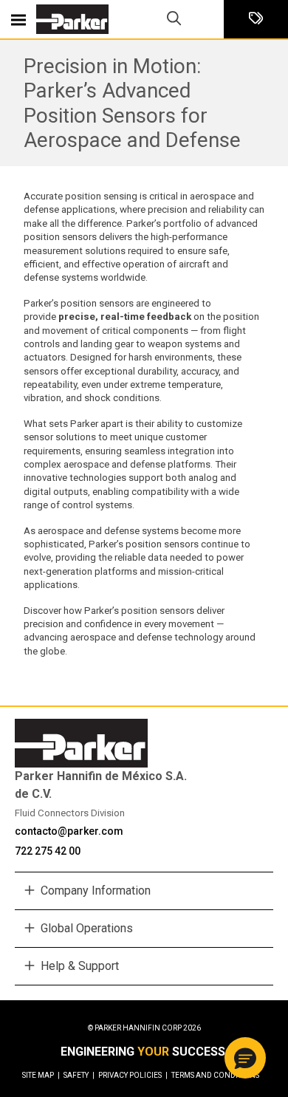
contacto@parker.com (69, 831)
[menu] (18, 19)
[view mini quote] (255, 19)
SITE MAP (41, 1075)
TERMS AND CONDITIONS (215, 1075)
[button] (245, 1058)
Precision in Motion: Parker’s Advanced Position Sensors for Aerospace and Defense (132, 102)
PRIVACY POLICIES (133, 1075)
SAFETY (79, 1075)
